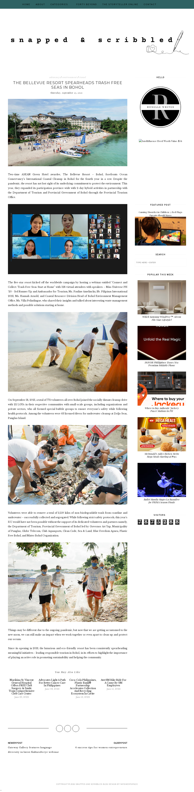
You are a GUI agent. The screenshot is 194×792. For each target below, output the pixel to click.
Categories (59, 4)
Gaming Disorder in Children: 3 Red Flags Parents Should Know (160, 214)
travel (82, 77)
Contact (150, 4)
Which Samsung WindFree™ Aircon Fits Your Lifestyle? (161, 318)
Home (26, 4)
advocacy (54, 77)
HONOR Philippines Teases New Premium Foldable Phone (162, 364)
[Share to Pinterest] (75, 728)
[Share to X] (67, 728)
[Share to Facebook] (59, 728)
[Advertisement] (163, 172)
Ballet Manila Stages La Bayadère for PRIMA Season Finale (162, 501)
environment (69, 77)
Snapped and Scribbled (89, 784)
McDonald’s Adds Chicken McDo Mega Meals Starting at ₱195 (162, 455)
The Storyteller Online (120, 4)
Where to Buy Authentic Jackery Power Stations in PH (162, 409)
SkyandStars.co (129, 784)
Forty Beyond (86, 4)
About (40, 4)
